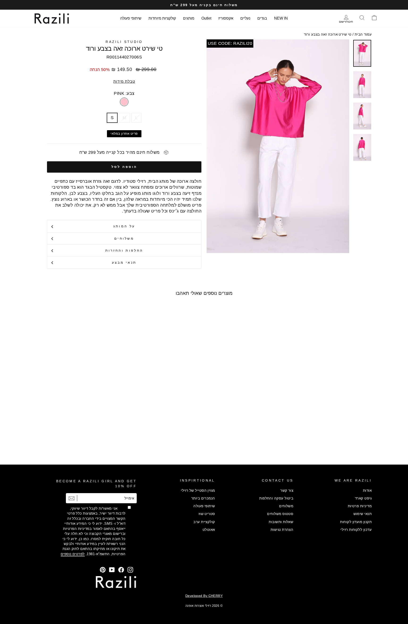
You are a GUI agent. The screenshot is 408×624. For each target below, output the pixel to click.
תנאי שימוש (362, 514)
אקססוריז (225, 18)
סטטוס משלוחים (280, 514)
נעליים (245, 18)
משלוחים (124, 238)
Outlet (206, 18)
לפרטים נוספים (73, 554)
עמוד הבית (363, 34)
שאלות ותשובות (281, 522)
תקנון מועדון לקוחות (356, 522)
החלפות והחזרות (124, 250)
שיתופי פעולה (130, 18)
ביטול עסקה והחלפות (276, 498)
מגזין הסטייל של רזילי (198, 490)
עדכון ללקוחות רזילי (356, 530)
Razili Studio (124, 42)
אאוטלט (209, 530)
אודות (367, 490)
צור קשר (286, 490)
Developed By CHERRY (204, 596)
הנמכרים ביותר (203, 498)
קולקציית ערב (204, 522)
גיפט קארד (363, 498)
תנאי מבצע (124, 262)
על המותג (124, 226)
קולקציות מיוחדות (162, 18)
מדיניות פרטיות (360, 506)
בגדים (262, 18)
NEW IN (281, 18)
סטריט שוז (207, 514)
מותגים (188, 18)
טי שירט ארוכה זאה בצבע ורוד (327, 34)
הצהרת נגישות (282, 530)
